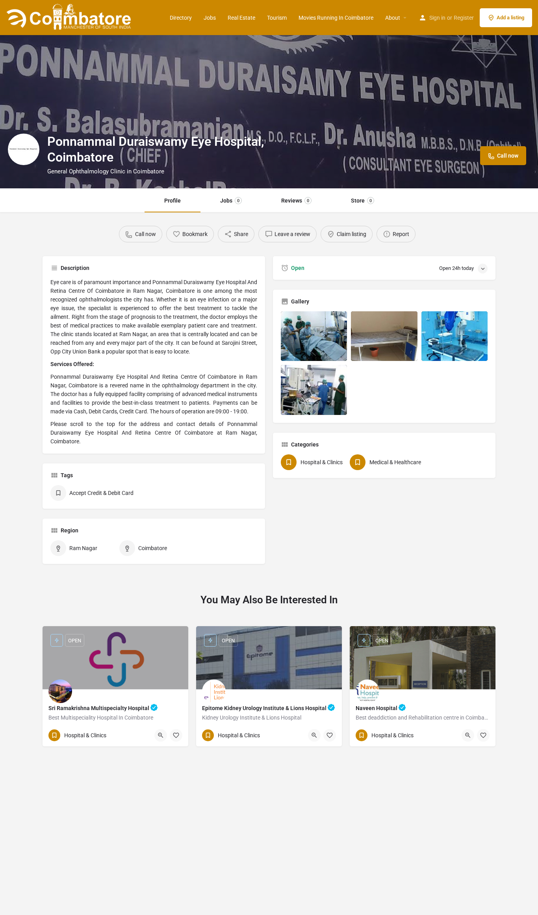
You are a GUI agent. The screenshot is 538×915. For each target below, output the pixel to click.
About (392, 18)
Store (361, 200)
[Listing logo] (23, 149)
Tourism (277, 18)
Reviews (295, 200)
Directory (181, 18)
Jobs (210, 18)
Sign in (437, 18)
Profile (172, 200)
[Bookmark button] (176, 735)
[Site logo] (70, 17)
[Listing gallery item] (314, 336)
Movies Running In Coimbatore (336, 18)
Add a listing (510, 17)
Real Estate (241, 18)
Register (464, 18)
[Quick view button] (160, 735)
